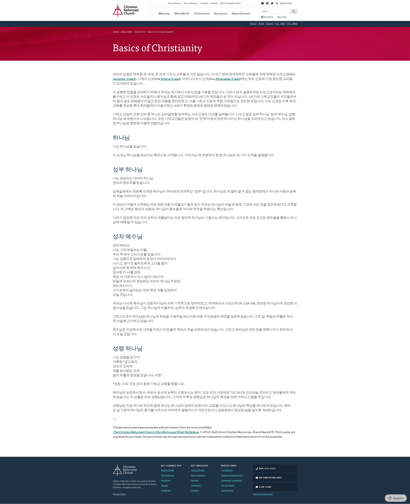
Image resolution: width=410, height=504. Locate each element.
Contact (204, 3)
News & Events (241, 13)
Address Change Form (232, 475)
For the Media (227, 485)
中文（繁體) (292, 24)
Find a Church (174, 3)
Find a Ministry (191, 3)
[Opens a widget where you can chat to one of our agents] (396, 498)
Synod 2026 (286, 3)
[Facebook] (267, 3)
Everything (268, 17)
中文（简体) (280, 24)
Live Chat (265, 487)
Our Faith (140, 32)
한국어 (261, 24)
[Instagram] (276, 3)
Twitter (164, 485)
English (253, 24)
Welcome (164, 13)
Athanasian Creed (227, 79)
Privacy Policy (119, 494)
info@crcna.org (270, 478)
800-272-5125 (267, 468)
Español (269, 24)
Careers (195, 490)
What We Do (182, 13)
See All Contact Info (263, 494)
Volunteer (196, 485)
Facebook (165, 480)
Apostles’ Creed (124, 79)
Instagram (166, 490)
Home (116, 32)
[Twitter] (272, 3)
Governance (227, 490)
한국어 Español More (230, 3)
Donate (214, 3)
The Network (167, 475)
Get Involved (202, 13)
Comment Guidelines (231, 480)
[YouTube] (262, 3)
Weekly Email (167, 470)
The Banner (227, 470)
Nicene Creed (170, 79)
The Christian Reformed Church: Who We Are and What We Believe (156, 432)
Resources (220, 13)
